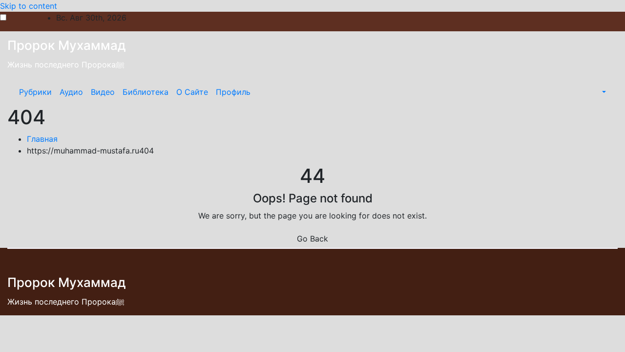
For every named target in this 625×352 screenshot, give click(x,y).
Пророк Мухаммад (66, 45)
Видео (103, 92)
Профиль (233, 92)
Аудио (71, 92)
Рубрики (35, 92)
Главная (42, 139)
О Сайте (192, 92)
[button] (603, 92)
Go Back (312, 238)
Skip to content (28, 6)
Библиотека (145, 92)
